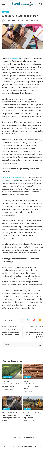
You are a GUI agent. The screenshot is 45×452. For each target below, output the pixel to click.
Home (5, 12)
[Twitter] (28, 320)
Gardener (7, 377)
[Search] (40, 3)
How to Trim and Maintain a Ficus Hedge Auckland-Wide (11, 383)
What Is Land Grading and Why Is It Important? (32, 415)
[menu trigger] (5, 3)
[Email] (40, 320)
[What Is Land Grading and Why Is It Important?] (33, 403)
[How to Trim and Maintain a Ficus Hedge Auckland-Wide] (12, 371)
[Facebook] (22, 320)
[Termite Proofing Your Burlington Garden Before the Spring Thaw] (33, 371)
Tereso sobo (10, 20)
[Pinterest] (34, 320)
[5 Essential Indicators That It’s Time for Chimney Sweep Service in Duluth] (12, 403)
